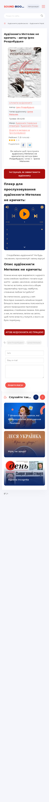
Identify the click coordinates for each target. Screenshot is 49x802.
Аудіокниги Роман (29, 126)
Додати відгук (15, 385)
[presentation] (36, 397)
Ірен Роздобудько (25, 107)
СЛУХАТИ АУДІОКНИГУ (20, 103)
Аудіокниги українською (18, 23)
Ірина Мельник (34, 343)
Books (14, 6)
